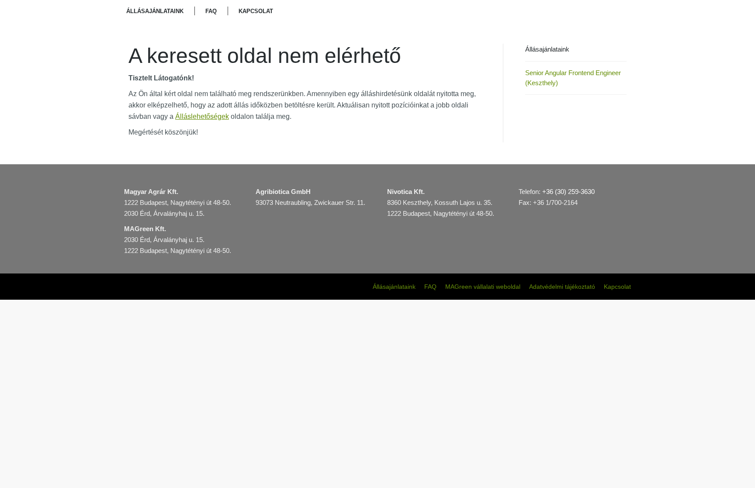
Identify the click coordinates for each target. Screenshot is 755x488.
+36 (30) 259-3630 (568, 191)
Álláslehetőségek (202, 116)
